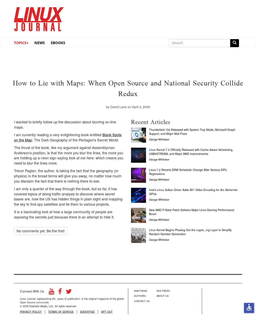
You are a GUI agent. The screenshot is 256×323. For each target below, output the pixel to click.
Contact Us (142, 301)
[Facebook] (60, 292)
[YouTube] (51, 292)
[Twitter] (69, 292)
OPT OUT (107, 312)
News (39, 42)
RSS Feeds (163, 290)
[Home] (39, 17)
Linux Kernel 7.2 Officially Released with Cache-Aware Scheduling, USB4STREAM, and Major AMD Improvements (191, 152)
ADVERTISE (87, 312)
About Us (163, 295)
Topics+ (21, 42)
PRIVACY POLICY (31, 312)
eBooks (58, 42)
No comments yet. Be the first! (41, 230)
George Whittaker (159, 139)
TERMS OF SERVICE (61, 312)
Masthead (140, 290)
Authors (140, 295)
